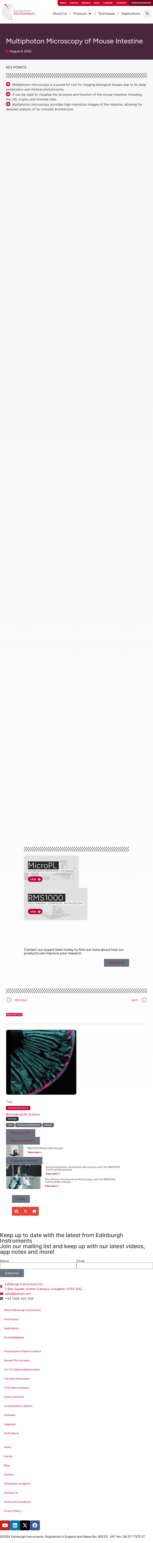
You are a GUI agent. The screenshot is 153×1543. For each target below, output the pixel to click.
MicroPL (42, 865)
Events (74, 3)
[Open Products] (90, 13)
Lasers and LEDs (14, 1397)
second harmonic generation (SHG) (98, 118)
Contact (121, 3)
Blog (97, 3)
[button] (147, 13)
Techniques (11, 1319)
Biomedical (14, 1114)
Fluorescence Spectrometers (22, 1351)
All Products (11, 1433)
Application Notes (18, 1108)
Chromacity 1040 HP (88, 321)
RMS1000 (45, 897)
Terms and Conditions (17, 1502)
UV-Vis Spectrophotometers (22, 1369)
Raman (48, 1125)
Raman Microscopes (16, 1360)
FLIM (10, 1125)
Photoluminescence (28, 1125)
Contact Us (11, 1492)
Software (10, 1415)
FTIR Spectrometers (16, 1387)
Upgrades (10, 1424)
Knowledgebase (14, 1337)
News (63, 3)
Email (80, 1260)
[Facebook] (35, 1525)
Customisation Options (18, 1406)
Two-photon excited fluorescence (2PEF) (35, 118)
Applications (11, 1328)
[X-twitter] (25, 1525)
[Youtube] (5, 1525)
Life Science (31, 1114)
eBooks (86, 3)
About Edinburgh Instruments (22, 1310)
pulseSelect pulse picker (35, 335)
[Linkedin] (15, 1525)
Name (4, 1260)
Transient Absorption (17, 1378)
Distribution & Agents (17, 1483)
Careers (108, 3)
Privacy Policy (12, 1511)
